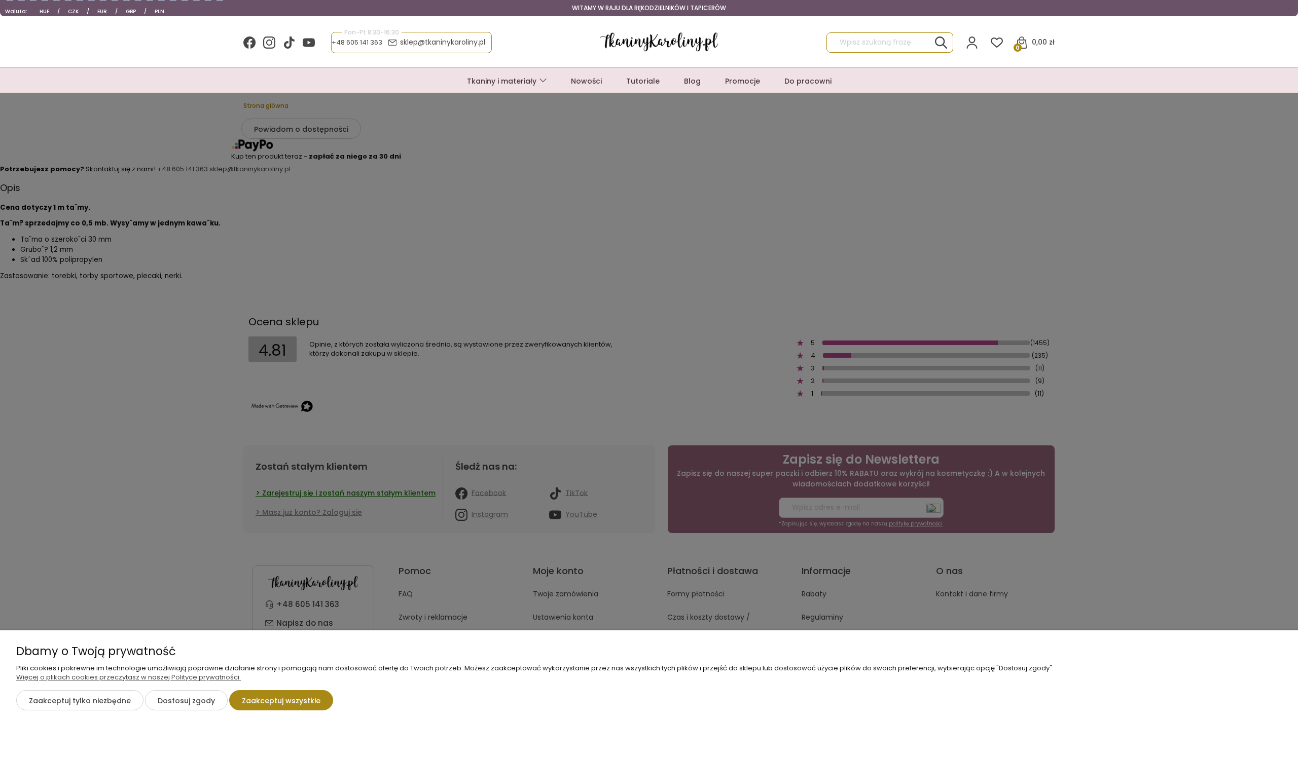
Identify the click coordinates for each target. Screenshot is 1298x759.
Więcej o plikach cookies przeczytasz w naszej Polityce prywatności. (128, 677)
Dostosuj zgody (186, 701)
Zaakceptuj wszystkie (281, 701)
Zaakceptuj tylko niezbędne (80, 701)
